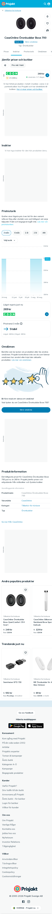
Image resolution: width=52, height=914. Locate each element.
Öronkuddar (27, 510)
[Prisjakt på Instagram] (28, 901)
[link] (16, 610)
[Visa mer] (4, 75)
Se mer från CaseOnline (12, 522)
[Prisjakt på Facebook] (23, 901)
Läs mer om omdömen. (22, 360)
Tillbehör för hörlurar (13, 10)
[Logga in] (48, 4)
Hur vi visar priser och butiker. (30, 89)
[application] (26, 272)
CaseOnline (27, 500)
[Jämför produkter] (47, 30)
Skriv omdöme (31, 42)
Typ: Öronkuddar (26, 45)
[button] (47, 16)
